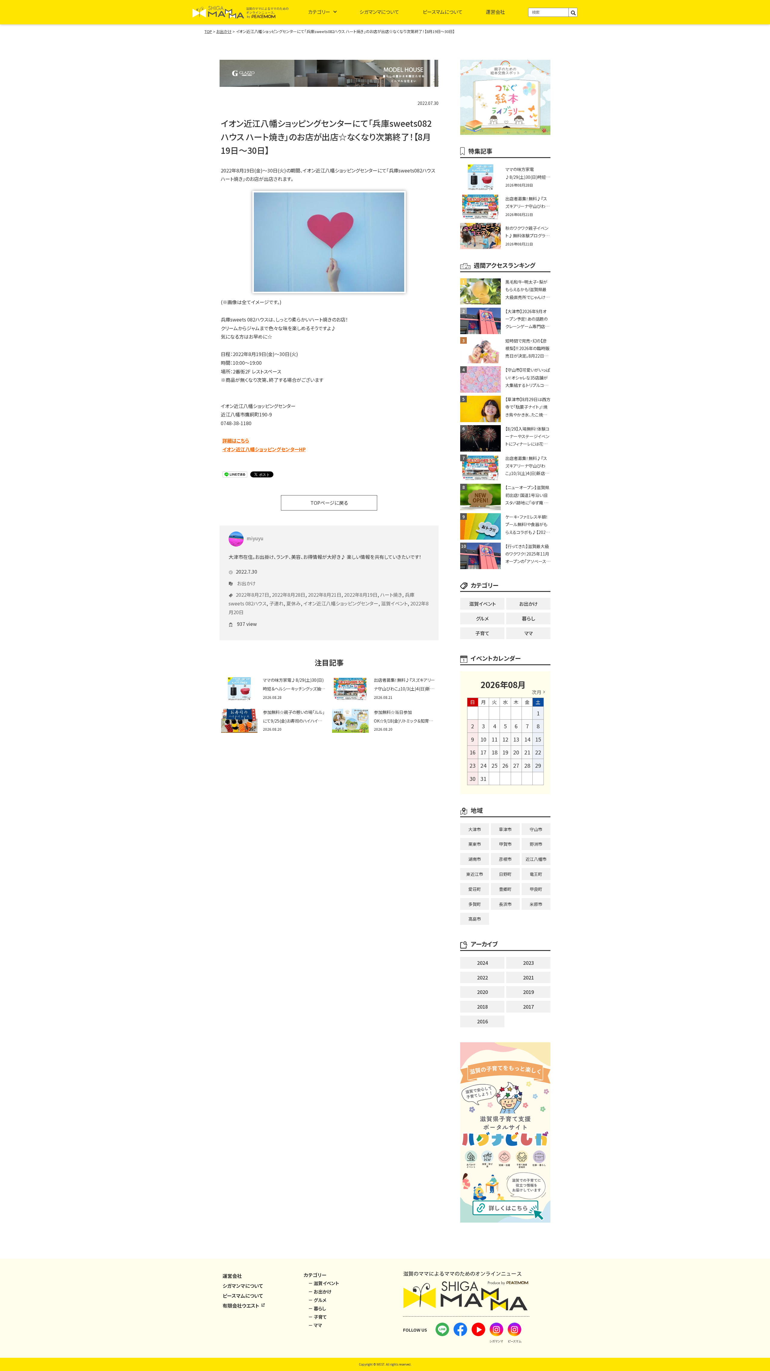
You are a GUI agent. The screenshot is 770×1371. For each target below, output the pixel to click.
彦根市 (505, 859)
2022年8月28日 (288, 594)
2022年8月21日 (324, 594)
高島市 (474, 919)
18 (494, 752)
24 (483, 765)
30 (473, 778)
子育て (482, 633)
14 (527, 739)
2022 (482, 977)
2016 (482, 1021)
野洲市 (536, 844)
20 (516, 752)
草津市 (505, 829)
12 (505, 739)
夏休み (293, 603)
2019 (528, 991)
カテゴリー (319, 11)
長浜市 (505, 904)
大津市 (474, 829)
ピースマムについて (443, 11)
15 (538, 739)
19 (505, 752)
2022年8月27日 (252, 594)
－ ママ (315, 1325)
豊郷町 (505, 889)
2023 (528, 962)
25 (494, 765)
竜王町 (536, 874)
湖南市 (474, 859)
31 (483, 778)
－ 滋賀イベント (323, 1283)
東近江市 (474, 874)
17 (483, 752)
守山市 (536, 829)
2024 (482, 962)
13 (516, 739)
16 (473, 752)
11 (494, 739)
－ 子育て (317, 1317)
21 (527, 752)
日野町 (505, 874)
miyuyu (255, 538)
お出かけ (246, 583)
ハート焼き (391, 594)
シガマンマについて (379, 11)
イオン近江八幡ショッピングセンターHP (264, 449)
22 (538, 752)
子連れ (276, 603)
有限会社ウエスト (241, 1305)
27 (516, 765)
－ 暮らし (317, 1308)
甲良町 (536, 889)
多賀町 (474, 904)
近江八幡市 (536, 859)
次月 (536, 692)
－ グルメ (317, 1300)
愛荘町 (474, 889)
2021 (528, 977)
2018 (482, 1006)
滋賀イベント (394, 603)
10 (483, 739)
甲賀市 (505, 844)
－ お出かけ (319, 1291)
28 (527, 765)
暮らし (528, 618)
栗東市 (474, 844)
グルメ (482, 618)
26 (505, 765)
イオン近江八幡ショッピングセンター (340, 603)
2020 (482, 991)
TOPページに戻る (329, 502)
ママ (528, 633)
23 (473, 765)
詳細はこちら (235, 440)
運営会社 (495, 11)
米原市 (536, 904)
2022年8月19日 (360, 594)
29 (538, 765)
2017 (528, 1006)
